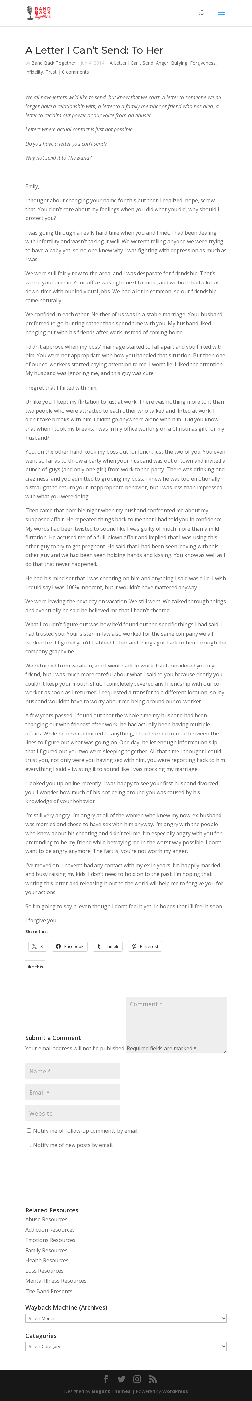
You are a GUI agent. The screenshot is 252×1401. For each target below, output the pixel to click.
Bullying (179, 63)
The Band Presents (49, 1291)
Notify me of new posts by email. (73, 1145)
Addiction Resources (50, 1229)
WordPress (175, 1391)
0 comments (75, 72)
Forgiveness (203, 63)
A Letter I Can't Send (131, 63)
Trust (51, 72)
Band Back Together (53, 63)
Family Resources (46, 1250)
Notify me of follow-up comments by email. (85, 1130)
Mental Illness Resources (56, 1280)
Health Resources (47, 1260)
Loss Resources (44, 1270)
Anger (162, 63)
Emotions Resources (50, 1240)
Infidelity (34, 72)
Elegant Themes (111, 1391)
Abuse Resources (46, 1219)
